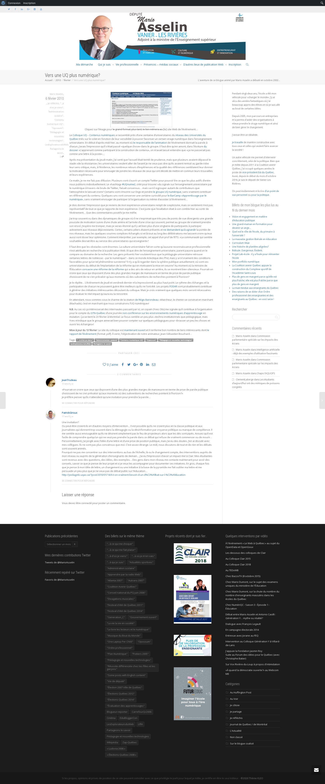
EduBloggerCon (128, 718)
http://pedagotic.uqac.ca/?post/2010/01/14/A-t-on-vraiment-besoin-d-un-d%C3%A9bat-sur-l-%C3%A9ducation (123, 474)
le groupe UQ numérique (167, 191)
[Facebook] (15, 9)
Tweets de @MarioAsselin (59, 562)
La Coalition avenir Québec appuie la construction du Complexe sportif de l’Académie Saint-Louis (251, 269)
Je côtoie (235, 705)
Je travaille (237, 142)
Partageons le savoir (102, 344)
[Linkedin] (22, 9)
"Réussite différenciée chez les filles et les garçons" (131, 667)
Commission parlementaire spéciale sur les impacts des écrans (255, 339)
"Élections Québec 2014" (121, 699)
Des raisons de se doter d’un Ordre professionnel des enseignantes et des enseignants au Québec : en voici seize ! (253, 295)
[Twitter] (9, 9)
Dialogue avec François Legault (243, 624)
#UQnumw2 (128, 184)
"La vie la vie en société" (121, 623)
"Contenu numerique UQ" (132, 340)
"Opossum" (57, 128)
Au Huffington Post (240, 692)
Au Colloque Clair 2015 (238, 558)
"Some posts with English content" (126, 675)
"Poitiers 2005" (140, 653)
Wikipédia (112, 742)
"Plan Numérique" (117, 653)
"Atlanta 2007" (115, 580)
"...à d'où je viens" (85, 340)
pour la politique (260, 194)
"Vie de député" (116, 681)
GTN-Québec (98, 313)
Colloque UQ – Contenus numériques (94, 135)
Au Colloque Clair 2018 (238, 564)
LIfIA (140, 724)
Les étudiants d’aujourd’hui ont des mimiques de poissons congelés (255, 383)
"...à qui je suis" (115, 562)
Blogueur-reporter (117, 711)
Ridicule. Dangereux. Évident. (247, 250)
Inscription (235, 64)
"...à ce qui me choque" (120, 543)
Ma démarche (84, 64)
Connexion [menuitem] (14, 3)
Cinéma (111, 718)
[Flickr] (34, 9)
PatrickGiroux (69, 412)
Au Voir (234, 698)
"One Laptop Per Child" (120, 641)
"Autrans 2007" (135, 580)
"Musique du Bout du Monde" (124, 635)
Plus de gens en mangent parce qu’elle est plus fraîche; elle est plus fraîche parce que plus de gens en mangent (255, 280)
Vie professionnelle (127, 64)
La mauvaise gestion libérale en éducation (254, 239)
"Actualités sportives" (141, 562)
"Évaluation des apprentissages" (126, 705)
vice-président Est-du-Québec (258, 172)
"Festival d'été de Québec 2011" (125, 605)
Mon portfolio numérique (245, 261)
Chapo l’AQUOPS (266, 373)
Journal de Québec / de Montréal (248, 724)
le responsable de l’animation (150, 142)
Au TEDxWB (232, 570)
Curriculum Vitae (241, 243)
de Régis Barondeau (146, 299)
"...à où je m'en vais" (143, 556)
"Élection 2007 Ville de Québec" (124, 687)
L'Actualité (235, 730)
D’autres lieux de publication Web (203, 64)
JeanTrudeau (69, 380)
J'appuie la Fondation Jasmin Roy (244, 651)
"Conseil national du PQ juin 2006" (126, 592)
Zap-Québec (129, 742)
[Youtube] (41, 9)
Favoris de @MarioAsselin (59, 579)
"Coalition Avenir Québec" (122, 586)
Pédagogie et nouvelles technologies (128, 736)
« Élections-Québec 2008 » (121, 754)
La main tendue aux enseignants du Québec (255, 288)
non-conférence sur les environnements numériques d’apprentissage (162, 313)
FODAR (173, 286)
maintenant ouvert (134, 330)
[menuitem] (3, 3)
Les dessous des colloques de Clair (246, 553)
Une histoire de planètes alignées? (250, 246)
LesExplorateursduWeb (56, 144)
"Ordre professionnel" (120, 647)
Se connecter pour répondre (78, 403)
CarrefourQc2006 (141, 711)
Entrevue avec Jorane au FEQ (242, 635)
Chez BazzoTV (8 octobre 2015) (243, 576)
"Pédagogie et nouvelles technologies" (56, 136)
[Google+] (28, 9)
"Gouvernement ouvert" (143, 617)
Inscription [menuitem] (29, 3)
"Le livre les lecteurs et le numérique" (128, 629)
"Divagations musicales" (121, 598)
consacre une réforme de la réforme (103, 269)
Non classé (236, 737)
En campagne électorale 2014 (242, 629)
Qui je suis (104, 64)
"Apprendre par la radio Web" (124, 574)
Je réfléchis (53, 103)
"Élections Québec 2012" (121, 693)
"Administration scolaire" (107, 340)
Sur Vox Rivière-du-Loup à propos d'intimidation (253, 664)
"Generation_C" (116, 617)
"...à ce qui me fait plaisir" (121, 550)
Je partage (236, 711)
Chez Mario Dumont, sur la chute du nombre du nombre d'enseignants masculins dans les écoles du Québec (252, 595)
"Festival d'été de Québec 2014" (125, 611)
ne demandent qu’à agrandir (179, 229)
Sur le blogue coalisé (242, 743)
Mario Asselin (243, 336)
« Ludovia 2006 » (116, 748)
